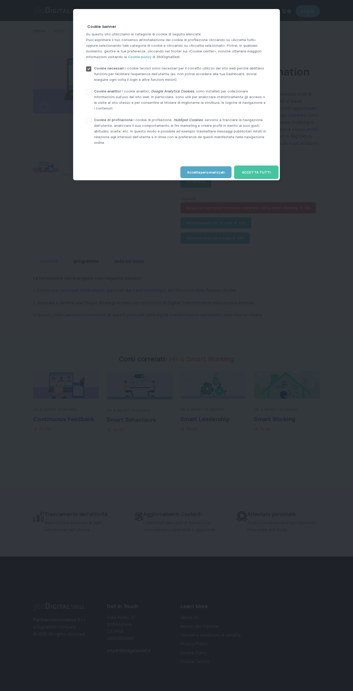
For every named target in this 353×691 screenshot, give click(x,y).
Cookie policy (139, 56)
